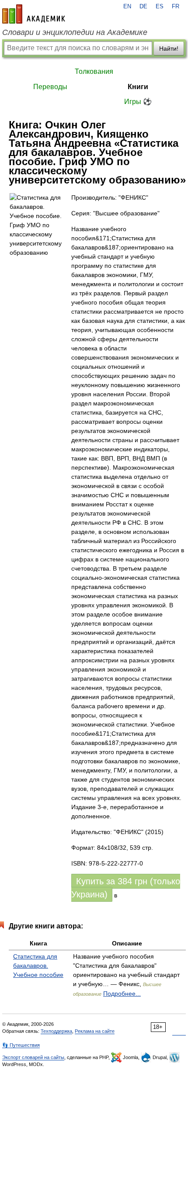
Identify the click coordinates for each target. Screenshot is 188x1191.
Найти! (168, 48)
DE (143, 6)
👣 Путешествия (21, 1045)
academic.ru (33, 14)
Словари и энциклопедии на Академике (74, 32)
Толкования (94, 71)
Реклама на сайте (95, 1031)
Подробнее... (122, 993)
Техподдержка (56, 1031)
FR (175, 6)
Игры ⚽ (138, 101)
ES (160, 6)
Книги (138, 86)
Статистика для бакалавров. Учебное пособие (38, 965)
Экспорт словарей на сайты (33, 1057)
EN (127, 6)
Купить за (125, 887)
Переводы (50, 86)
